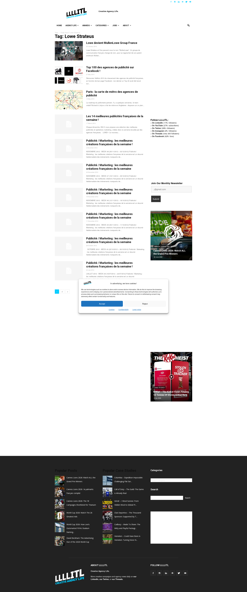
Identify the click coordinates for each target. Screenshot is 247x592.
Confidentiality (123, 309)
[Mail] (182, 1)
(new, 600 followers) (165, 133)
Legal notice (137, 309)
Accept (102, 303)
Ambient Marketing (162, 247)
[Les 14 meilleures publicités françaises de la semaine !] (69, 124)
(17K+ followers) (164, 122)
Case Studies (159, 388)
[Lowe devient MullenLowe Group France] (69, 50)
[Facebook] (171, 1)
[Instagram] (175, 1)
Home (59, 25)
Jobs (114, 25)
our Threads (117, 579)
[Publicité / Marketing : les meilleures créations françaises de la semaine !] (69, 148)
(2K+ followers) (164, 131)
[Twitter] (186, 1)
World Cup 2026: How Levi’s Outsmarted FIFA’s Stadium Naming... (78, 528)
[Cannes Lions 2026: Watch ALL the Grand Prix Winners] (171, 236)
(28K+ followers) (163, 128)
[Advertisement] (170, 76)
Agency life (71, 25)
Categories (101, 25)
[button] (188, 25)
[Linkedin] (179, 1)
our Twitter (104, 579)
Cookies (111, 309)
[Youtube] (190, 1)
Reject (145, 303)
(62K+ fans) (163, 136)
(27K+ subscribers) (165, 125)
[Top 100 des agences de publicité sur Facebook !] (69, 75)
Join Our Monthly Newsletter (167, 183)
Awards (86, 25)
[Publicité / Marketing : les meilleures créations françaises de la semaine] (69, 173)
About (126, 25)
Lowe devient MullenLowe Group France (111, 43)
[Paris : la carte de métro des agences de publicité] (69, 99)
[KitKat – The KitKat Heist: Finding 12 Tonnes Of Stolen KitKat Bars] (171, 377)
